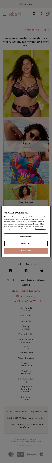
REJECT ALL (26, 243)
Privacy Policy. (40, 229)
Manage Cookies (26, 236)
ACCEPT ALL (26, 250)
